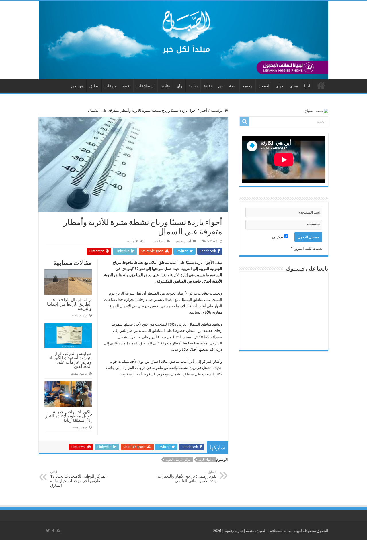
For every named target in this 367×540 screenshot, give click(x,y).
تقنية (126, 86)
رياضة (193, 86)
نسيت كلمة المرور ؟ (306, 248)
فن (220, 86)
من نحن (77, 86)
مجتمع (248, 86)
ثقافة (208, 86)
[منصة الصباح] (183, 40)
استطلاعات (146, 86)
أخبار (203, 110)
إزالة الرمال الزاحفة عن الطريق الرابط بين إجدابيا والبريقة (69, 304)
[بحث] (244, 121)
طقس (179, 241)
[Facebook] (53, 530)
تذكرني (278, 237)
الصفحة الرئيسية (320, 85)
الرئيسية (217, 110)
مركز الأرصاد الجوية (178, 460)
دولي (279, 86)
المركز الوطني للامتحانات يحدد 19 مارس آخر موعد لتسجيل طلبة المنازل (78, 479)
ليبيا (307, 86)
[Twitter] (48, 530)
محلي (293, 86)
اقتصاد (264, 86)
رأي (179, 86)
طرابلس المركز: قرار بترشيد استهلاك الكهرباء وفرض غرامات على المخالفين (70, 360)
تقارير (165, 86)
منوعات (111, 86)
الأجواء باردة (206, 460)
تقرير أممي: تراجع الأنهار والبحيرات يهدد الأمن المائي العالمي (187, 476)
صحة (233, 86)
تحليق (93, 86)
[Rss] (58, 530)
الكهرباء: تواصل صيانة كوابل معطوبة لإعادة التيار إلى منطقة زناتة (68, 416)
